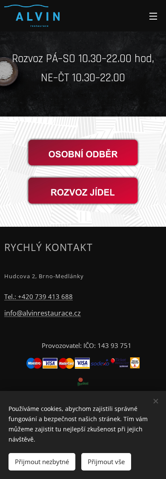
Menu (153, 15)
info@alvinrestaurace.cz (42, 313)
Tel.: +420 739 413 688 (38, 296)
